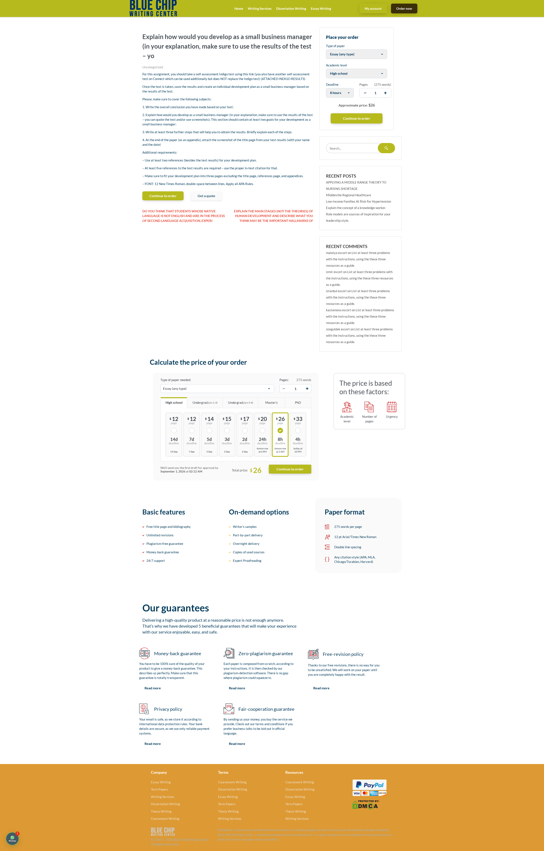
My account (373, 8)
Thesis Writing (161, 811)
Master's (271, 402)
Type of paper (335, 46)
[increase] (385, 92)
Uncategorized (152, 67)
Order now (404, 8)
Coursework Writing (165, 818)
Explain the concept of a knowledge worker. (356, 208)
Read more (152, 688)
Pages (363, 84)
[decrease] (365, 92)
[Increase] (307, 389)
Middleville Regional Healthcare (348, 195)
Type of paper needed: (175, 380)
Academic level (336, 65)
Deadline (332, 84)
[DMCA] (366, 804)
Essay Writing (321, 8)
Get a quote (206, 196)
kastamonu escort (338, 310)
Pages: (284, 380)
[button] (12, 838)
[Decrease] (284, 389)
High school (174, 402)
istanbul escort (336, 291)
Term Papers (159, 789)
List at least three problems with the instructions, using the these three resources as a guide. (358, 259)
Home (238, 8)
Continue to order (163, 196)
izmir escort (334, 272)
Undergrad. (205, 402)
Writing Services (260, 8)
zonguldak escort (338, 329)
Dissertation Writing (291, 8)
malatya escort (336, 253)
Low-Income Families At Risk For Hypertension (358, 201)
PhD (298, 402)
